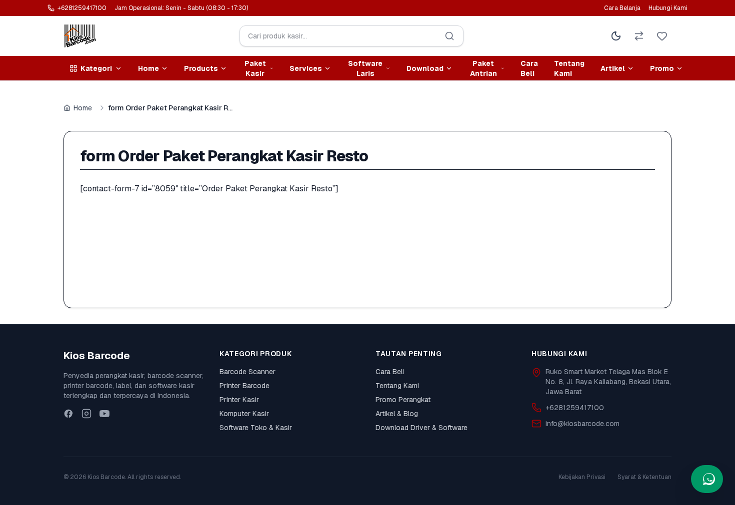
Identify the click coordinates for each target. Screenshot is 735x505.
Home (83, 107)
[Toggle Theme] (616, 35)
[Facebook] (69, 414)
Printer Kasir (239, 399)
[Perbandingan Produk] (639, 35)
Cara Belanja (622, 8)
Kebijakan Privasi (582, 477)
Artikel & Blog (397, 413)
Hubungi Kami (668, 8)
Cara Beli (529, 68)
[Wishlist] (662, 35)
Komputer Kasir (244, 413)
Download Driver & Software (422, 427)
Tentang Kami (569, 68)
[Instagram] (87, 414)
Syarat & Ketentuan (645, 477)
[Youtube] (105, 414)
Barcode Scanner (248, 371)
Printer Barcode (245, 385)
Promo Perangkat (403, 399)
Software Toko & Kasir (256, 427)
